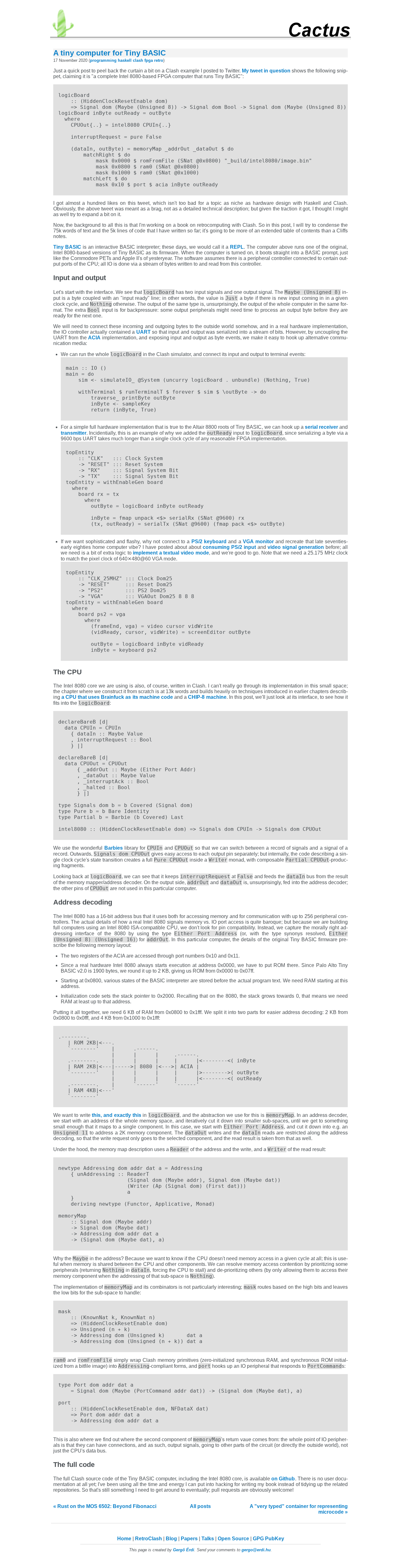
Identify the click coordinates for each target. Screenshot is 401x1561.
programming (103, 60)
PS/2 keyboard (209, 541)
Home (124, 1538)
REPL (237, 247)
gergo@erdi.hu (256, 1550)
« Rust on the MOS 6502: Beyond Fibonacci (104, 1506)
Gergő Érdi (183, 1550)
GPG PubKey (268, 1538)
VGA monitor (258, 541)
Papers (189, 1538)
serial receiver (321, 427)
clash (138, 60)
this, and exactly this (116, 1115)
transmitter (73, 433)
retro (158, 60)
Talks (207, 1538)
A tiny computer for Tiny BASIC (109, 53)
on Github (283, 1478)
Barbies (113, 848)
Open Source (233, 1538)
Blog (171, 1538)
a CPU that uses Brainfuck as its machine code (117, 697)
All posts (200, 1506)
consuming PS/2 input (229, 547)
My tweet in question (266, 70)
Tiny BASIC (67, 247)
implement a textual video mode (171, 552)
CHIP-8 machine (207, 697)
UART (143, 332)
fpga (148, 60)
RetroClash (148, 1538)
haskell (125, 60)
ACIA (94, 337)
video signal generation (296, 547)
